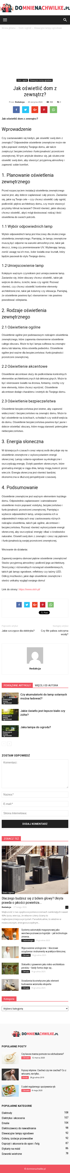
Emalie (5, 1123)
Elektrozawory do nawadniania (19, 1128)
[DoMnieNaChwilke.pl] (35, 7)
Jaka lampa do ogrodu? (35, 727)
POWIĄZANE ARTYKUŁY (17, 685)
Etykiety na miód (11, 1148)
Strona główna (8, 28)
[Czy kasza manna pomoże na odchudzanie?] (10, 1058)
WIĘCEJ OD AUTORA (46, 685)
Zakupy (25, 971)
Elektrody (7, 1113)
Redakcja (20, 102)
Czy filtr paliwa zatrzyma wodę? (54, 632)
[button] (65, 20)
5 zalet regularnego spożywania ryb (38, 1086)
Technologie (27, 940)
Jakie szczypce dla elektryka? (18, 630)
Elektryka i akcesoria (13, 1118)
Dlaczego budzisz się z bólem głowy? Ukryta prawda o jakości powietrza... (32, 900)
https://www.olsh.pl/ (29, 589)
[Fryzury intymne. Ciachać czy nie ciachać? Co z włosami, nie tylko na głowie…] (10, 1074)
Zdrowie (26, 955)
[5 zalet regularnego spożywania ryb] (10, 1091)
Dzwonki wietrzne (12, 1153)
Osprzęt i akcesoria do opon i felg (20, 1143)
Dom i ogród (22, 80)
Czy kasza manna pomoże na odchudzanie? (42, 1054)
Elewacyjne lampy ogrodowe (41, 80)
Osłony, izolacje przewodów (17, 1138)
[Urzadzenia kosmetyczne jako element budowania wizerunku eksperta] (10, 985)
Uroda (25, 1077)
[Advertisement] (35, 54)
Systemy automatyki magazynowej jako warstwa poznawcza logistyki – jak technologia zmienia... (44, 933)
